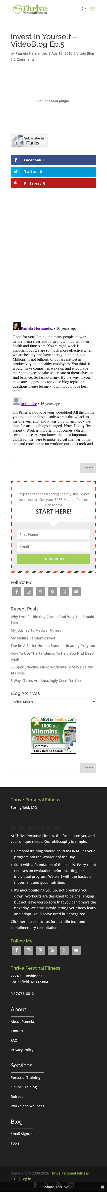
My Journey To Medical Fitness (36, 630)
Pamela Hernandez (32, 53)
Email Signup (22, 1133)
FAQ (14, 1040)
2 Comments (24, 59)
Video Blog (85, 53)
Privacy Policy (22, 1049)
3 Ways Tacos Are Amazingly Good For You (46, 680)
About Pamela (22, 1021)
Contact (17, 1030)
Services (21, 1065)
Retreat (17, 1096)
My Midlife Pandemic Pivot (33, 638)
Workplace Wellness (27, 1106)
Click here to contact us (30, 921)
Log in (26, 1179)
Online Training (24, 1087)
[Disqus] (53, 252)
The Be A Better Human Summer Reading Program (53, 645)
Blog (17, 1121)
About (18, 1009)
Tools (15, 1143)
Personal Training (25, 1077)
